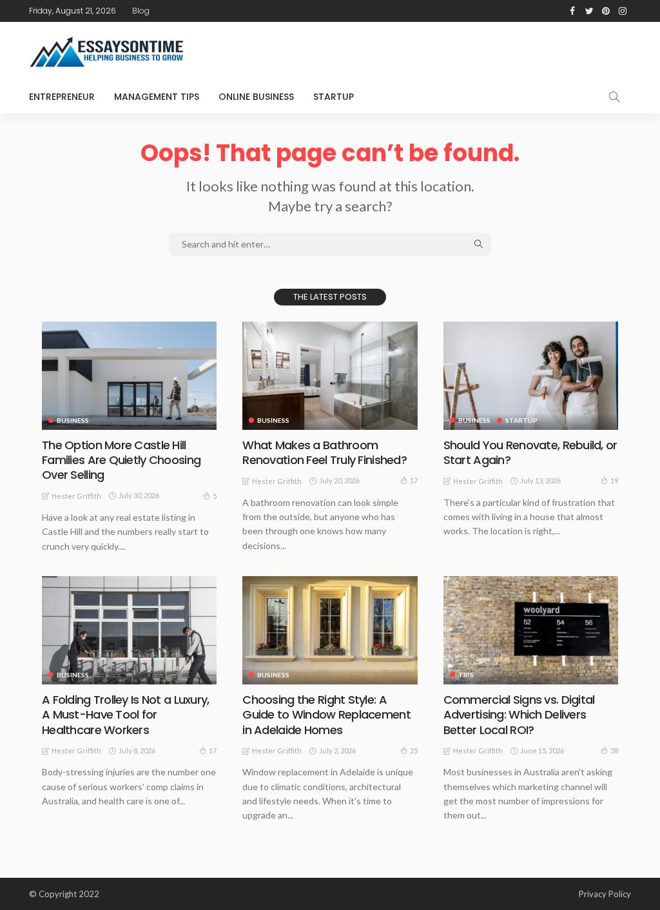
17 (414, 480)
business (73, 420)
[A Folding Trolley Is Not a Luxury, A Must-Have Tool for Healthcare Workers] (129, 630)
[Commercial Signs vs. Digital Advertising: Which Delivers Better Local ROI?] (530, 630)
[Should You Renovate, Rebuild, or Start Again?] (530, 376)
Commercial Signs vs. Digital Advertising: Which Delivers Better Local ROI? (519, 715)
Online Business (256, 96)
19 (614, 480)
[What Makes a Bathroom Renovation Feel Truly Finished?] (329, 376)
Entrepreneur (62, 96)
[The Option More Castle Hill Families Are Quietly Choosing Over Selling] (129, 376)
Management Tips (156, 96)
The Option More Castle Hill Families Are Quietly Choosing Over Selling (121, 460)
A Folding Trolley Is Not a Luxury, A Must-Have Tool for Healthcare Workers (125, 715)
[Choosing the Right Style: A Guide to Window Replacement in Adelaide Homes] (329, 630)
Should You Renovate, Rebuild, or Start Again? (530, 452)
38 (614, 750)
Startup (333, 96)
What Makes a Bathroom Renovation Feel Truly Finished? (324, 452)
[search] (614, 96)
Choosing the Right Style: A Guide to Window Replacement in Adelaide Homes (326, 715)
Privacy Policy (605, 894)
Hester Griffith (76, 496)
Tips (466, 675)
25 (414, 750)
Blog (141, 10)
